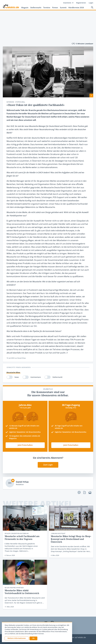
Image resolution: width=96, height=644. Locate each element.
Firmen (55, 7)
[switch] (10, 377)
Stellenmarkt (35, 7)
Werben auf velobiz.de (77, 637)
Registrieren (81, 3)
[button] (33, 638)
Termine (46, 7)
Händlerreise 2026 (76, 7)
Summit (63, 7)
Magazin (24, 7)
